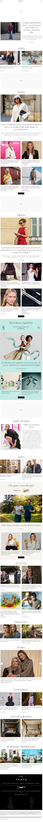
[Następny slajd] (41, 58)
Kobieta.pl (31, 800)
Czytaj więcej (21, 193)
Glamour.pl (10, 800)
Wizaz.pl (31, 805)
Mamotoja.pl (10, 803)
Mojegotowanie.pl (10, 805)
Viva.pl (32, 803)
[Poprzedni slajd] (1, 58)
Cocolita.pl (10, 801)
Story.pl (31, 807)
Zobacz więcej (21, 397)
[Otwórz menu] (1, 1)
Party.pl (10, 798)
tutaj (7, 819)
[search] (41, 1)
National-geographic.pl (10, 807)
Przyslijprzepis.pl (31, 801)
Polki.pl (32, 798)
